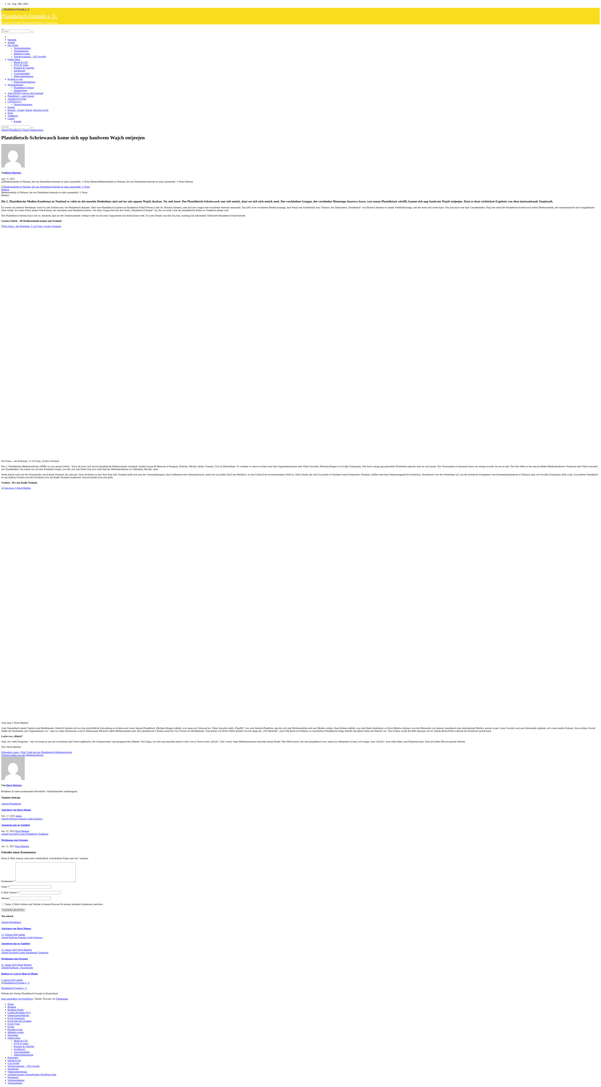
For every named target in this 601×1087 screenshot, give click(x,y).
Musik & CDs (21, 62)
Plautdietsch (15, 803)
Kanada (17, 121)
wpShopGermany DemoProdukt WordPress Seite (32, 1074)
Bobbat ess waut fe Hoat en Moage (19, 973)
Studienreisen (20, 90)
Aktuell (11, 42)
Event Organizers (16, 1018)
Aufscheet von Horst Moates (16, 810)
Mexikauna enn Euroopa (14, 840)
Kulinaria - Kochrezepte (21, 967)
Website (5, 898)
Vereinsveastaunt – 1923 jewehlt (30, 56)
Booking (12, 1007)
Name (5, 886)
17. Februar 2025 (10, 934)
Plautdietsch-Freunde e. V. (29, 16)
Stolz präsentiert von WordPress (17, 998)
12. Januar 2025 (9, 949)
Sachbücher (19, 70)
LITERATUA (15, 101)
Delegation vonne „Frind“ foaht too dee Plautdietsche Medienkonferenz (36, 752)
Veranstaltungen (15, 84)
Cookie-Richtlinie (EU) (19, 1012)
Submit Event (14, 1060)
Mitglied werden (22, 53)
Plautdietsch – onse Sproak (21, 96)
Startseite (12, 39)
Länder (11, 118)
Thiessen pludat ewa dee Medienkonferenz (22, 755)
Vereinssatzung (21, 51)
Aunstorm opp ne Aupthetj (15, 825)
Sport (10, 113)
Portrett (11, 107)
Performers (13, 1057)
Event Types (14, 1024)
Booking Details (16, 1009)
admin (19, 816)
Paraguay (38, 818)
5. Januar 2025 (8, 980)
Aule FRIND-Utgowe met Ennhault (25, 93)
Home (11, 1004)
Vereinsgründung (22, 48)
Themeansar (62, 998)
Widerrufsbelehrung (23, 76)
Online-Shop (14, 59)
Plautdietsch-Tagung (24, 87)
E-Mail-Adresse (10, 892)
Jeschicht (14, 834)
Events (11, 1026)
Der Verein (13, 45)
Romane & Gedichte (24, 68)
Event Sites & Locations (19, 1021)
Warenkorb (13, 1069)
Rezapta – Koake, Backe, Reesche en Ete (28, 110)
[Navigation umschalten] (2, 29)
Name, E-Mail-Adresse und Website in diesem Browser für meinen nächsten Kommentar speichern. (54, 904)
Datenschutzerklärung (24, 82)
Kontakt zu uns (15, 79)
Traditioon (13, 115)
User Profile (13, 1063)
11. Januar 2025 (9, 964)
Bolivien (13, 818)
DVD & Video (21, 65)
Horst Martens (13, 172)
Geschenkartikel (22, 73)
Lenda (30, 818)
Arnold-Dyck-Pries (17, 99)
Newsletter (13, 1035)
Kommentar (8, 881)
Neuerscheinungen (23, 104)
